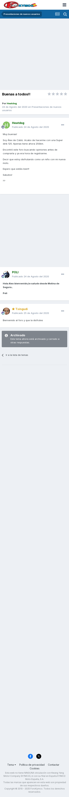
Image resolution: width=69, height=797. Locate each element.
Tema (11, 764)
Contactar (53, 764)
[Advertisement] (34, 54)
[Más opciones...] (62, 125)
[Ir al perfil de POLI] (6, 274)
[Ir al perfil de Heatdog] (6, 125)
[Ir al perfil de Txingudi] (6, 311)
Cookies (34, 768)
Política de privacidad (32, 764)
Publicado (30, 127)
